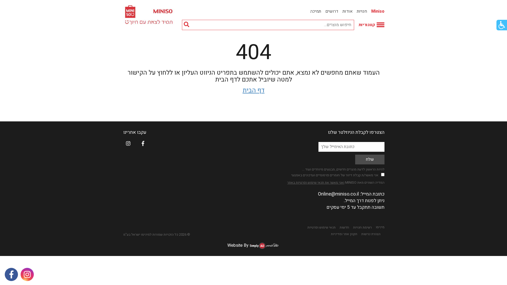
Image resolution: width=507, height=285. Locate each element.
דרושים (331, 11)
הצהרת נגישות (371, 234)
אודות (347, 11)
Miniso (377, 11)
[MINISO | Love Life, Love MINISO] (150, 15)
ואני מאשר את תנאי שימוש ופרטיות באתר (315, 182)
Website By (237, 245)
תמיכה (315, 11)
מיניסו (380, 227)
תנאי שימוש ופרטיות (321, 227)
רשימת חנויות (362, 227)
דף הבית (254, 90)
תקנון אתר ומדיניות (344, 234)
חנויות (362, 11)
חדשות (344, 227)
